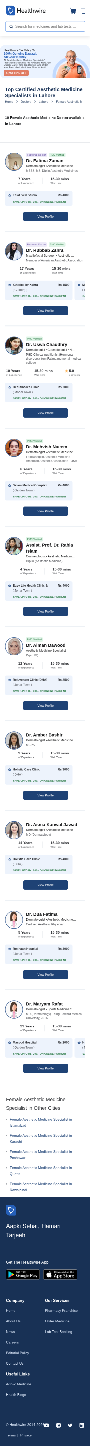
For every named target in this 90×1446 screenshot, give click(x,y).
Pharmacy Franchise (61, 1310)
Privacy (26, 1435)
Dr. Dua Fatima (42, 914)
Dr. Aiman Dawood (46, 645)
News (10, 1332)
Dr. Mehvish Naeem (46, 446)
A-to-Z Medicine (18, 1384)
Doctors (26, 102)
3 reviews (74, 375)
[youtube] (46, 1425)
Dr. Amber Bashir (44, 734)
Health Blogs (16, 1395)
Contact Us (15, 1363)
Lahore (43, 102)
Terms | (12, 1435)
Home (9, 102)
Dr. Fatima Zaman (45, 160)
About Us (13, 1321)
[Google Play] (23, 1274)
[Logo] (11, 1210)
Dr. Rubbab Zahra (45, 250)
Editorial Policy (17, 1353)
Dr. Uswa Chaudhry (46, 344)
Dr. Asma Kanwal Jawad (51, 824)
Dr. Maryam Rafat (44, 1003)
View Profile (46, 216)
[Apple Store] (60, 1274)
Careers (12, 1342)
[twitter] (70, 1425)
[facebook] (58, 1425)
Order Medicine (57, 1321)
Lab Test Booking (58, 1332)
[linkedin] (82, 1425)
